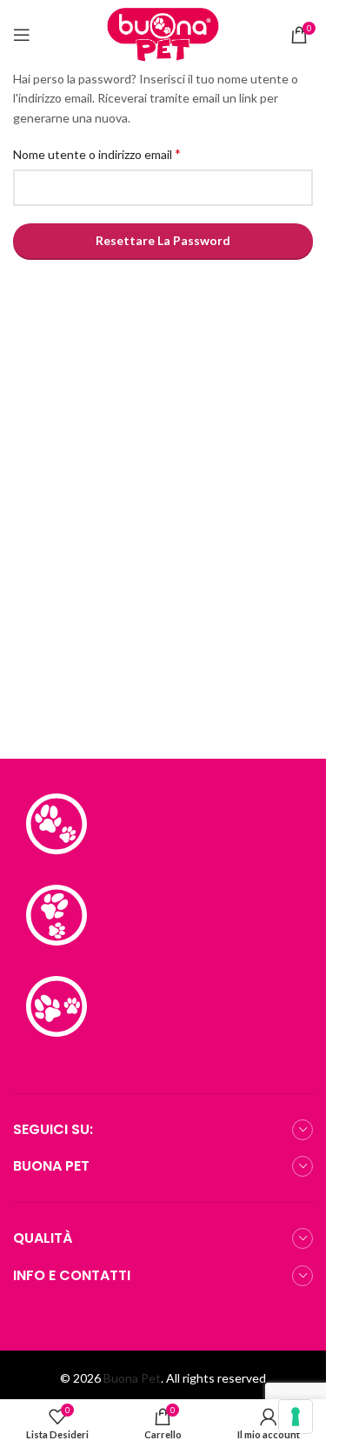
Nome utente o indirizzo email (97, 153)
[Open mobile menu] (21, 34)
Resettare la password (163, 240)
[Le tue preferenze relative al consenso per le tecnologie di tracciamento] (295, 1416)
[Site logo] (163, 33)
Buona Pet (132, 1378)
